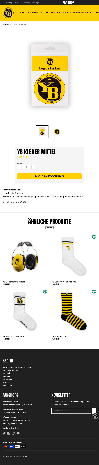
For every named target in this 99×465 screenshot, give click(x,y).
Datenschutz (8, 379)
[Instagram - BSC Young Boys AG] (13, 433)
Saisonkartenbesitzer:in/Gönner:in (17, 367)
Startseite (7, 25)
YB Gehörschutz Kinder (14, 281)
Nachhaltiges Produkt (12, 370)
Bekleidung (50, 13)
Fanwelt (76, 13)
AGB (4, 382)
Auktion (85, 13)
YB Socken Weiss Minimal (64, 281)
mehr (49, 228)
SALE (41, 13)
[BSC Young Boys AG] (68, 3)
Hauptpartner (30, 3)
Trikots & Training (29, 13)
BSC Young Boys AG (18, 456)
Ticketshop (8, 3)
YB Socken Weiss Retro (14, 336)
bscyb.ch (18, 3)
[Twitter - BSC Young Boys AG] (4, 433)
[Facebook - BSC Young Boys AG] (8, 433)
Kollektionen (64, 13)
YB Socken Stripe (59, 336)
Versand (6, 373)
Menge (20, 163)
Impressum (7, 386)
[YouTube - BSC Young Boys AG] (18, 433)
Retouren (6, 376)
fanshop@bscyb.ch (11, 428)
